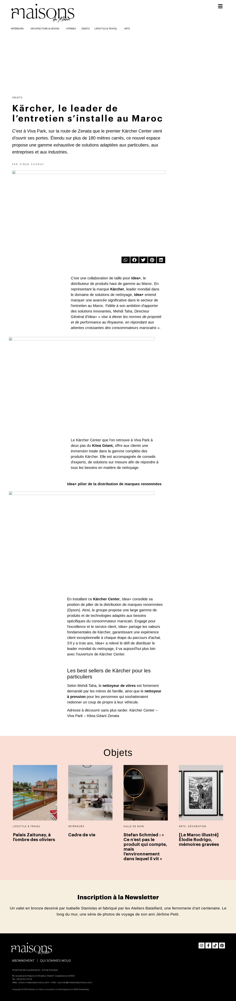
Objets (85, 28)
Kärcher (117, 289)
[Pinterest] (222, 945)
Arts (127, 28)
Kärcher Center (106, 599)
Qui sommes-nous (55, 960)
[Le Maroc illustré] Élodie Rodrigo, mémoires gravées (199, 840)
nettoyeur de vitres (119, 686)
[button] (126, 260)
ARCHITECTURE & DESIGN (44, 28)
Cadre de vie (81, 835)
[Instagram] (201, 945)
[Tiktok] (215, 945)
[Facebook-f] (208, 945)
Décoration (197, 826)
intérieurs (17, 28)
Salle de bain (134, 826)
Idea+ (136, 278)
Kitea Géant (102, 446)
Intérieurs (76, 826)
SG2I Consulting (81, 989)
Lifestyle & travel (106, 28)
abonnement (23, 960)
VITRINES (71, 28)
